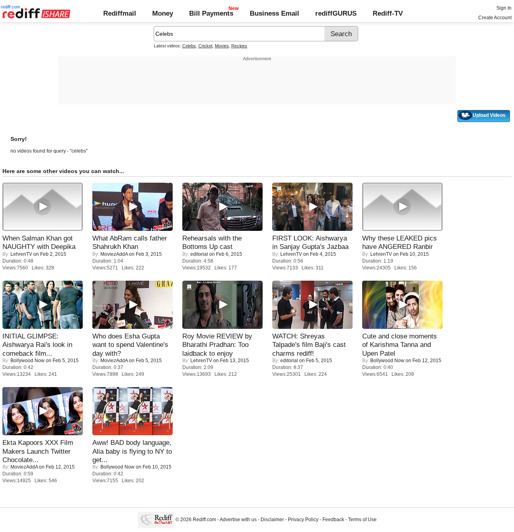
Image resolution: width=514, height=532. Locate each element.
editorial (199, 254)
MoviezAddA (114, 254)
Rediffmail (119, 13)
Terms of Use (362, 519)
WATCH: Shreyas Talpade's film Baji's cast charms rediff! (309, 344)
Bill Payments (211, 13)
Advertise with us (238, 519)
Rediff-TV (388, 13)
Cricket (205, 45)
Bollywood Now (27, 360)
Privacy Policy (303, 519)
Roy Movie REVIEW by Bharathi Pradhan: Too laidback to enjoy (217, 344)
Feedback (333, 519)
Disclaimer (272, 519)
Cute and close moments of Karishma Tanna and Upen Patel (399, 344)
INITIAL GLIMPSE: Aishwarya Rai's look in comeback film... (37, 344)
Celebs (189, 45)
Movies (222, 45)
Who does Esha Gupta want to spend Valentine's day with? (130, 344)
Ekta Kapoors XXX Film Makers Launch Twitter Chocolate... (37, 451)
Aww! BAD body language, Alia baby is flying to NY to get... (132, 451)
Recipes (239, 45)
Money (162, 13)
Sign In (504, 8)
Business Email (274, 13)
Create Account (495, 17)
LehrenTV (21, 254)
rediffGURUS (336, 13)
